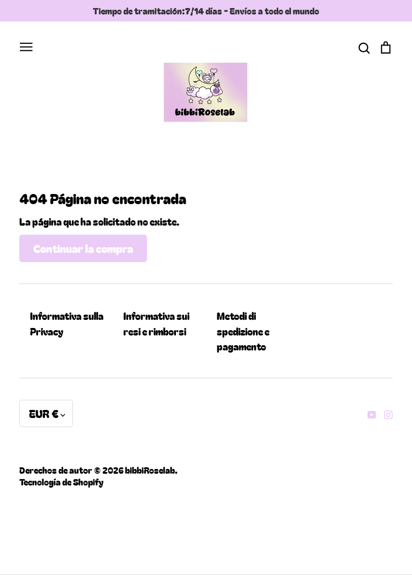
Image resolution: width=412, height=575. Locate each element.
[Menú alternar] (26, 45)
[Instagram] (384, 413)
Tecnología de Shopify (61, 482)
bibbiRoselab (150, 470)
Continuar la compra (83, 248)
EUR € (43, 413)
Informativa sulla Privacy (67, 323)
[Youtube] (367, 413)
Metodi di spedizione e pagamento (243, 331)
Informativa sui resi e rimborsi (156, 323)
